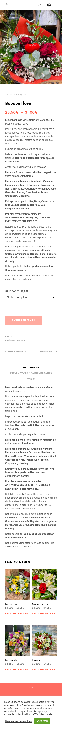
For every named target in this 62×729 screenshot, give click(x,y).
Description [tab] (31, 368)
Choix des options (17, 614)
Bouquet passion (40, 604)
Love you (36, 660)
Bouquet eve (11, 604)
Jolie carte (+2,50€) (17, 291)
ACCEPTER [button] (42, 721)
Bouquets (21, 95)
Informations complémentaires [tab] (31, 373)
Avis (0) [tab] (31, 379)
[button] (40, 4)
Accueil (9, 95)
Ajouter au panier (23, 320)
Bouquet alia (11, 660)
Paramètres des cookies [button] (18, 721)
